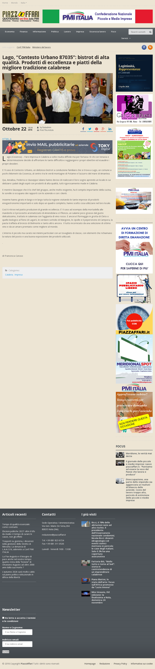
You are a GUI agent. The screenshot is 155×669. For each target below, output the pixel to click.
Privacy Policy (120, 663)
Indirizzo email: (10, 639)
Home (5, 3)
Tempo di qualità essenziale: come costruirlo (16, 525)
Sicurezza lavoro (97, 31)
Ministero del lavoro (41, 47)
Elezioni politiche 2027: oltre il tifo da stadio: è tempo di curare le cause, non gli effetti (18, 534)
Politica (55, 31)
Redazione (104, 663)
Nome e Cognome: (12, 627)
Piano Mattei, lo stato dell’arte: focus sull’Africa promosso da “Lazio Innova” (103, 583)
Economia (9, 31)
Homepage (90, 663)
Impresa (80, 31)
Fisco (113, 31)
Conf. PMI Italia (23, 47)
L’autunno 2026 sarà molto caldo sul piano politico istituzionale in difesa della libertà (18, 574)
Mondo (14, 3)
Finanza (23, 31)
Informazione (39, 31)
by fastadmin (45, 127)
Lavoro (67, 31)
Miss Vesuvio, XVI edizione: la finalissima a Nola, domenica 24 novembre (101, 597)
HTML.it (6, 139)
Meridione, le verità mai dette (139, 454)
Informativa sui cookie (142, 663)
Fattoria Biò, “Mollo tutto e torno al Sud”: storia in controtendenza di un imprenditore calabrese (103, 568)
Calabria (9, 274)
